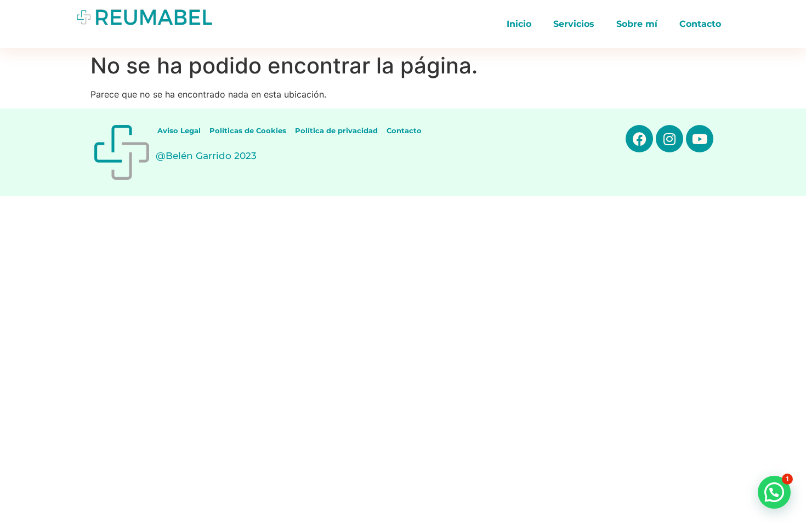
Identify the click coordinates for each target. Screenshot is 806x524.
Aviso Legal (179, 130)
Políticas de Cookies (247, 130)
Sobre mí (636, 24)
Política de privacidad (336, 130)
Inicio (519, 24)
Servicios (573, 24)
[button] (774, 492)
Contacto (700, 24)
